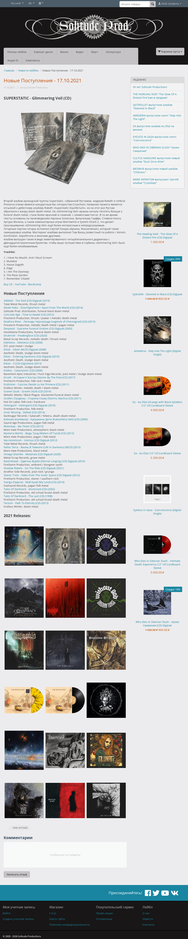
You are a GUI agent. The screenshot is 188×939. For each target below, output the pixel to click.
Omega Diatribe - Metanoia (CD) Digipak (28, 454)
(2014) (79, 307)
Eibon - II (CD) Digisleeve (19, 363)
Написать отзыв (17, 874)
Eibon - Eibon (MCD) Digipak (21, 349)
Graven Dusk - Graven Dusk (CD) (24, 391)
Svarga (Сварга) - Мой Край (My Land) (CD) (30, 482)
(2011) (65, 384)
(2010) (55, 356)
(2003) (68, 328)
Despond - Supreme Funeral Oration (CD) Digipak (34, 328)
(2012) (50, 314)
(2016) (81, 461)
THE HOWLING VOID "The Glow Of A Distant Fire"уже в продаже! (155, 95)
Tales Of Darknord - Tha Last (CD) (24, 496)
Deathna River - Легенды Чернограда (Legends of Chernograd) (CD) (46, 321)
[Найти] (153, 4)
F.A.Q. (53, 913)
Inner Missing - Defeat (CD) (20, 412)
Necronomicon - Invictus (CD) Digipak (27, 440)
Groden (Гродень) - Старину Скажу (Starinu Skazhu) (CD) (39, 398)
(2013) (91, 321)
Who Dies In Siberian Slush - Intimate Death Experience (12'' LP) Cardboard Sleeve (157, 564)
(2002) (51, 489)
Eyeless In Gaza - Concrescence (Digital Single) (157, 511)
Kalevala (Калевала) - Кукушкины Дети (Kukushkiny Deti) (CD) (42, 419)
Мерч (94, 52)
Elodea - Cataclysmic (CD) (19, 370)
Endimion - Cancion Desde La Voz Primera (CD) (33, 384)
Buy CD (8, 284)
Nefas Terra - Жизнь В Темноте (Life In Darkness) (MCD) (38, 447)
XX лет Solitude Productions (150, 87)
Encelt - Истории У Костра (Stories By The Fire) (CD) (36, 377)
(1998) (49, 496)
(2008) (42, 349)
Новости (147, 919)
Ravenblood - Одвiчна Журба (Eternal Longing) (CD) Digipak (41, 461)
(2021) (60, 468)
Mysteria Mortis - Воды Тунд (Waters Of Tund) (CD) (35, 433)
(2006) (39, 342)
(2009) (84, 419)
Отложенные (104, 919)
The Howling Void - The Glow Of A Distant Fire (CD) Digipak (157, 235)
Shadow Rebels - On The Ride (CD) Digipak (30, 468)
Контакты (148, 924)
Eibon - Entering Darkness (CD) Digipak (28, 356)
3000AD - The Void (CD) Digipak (23, 300)
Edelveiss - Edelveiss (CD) (19, 342)
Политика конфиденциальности (69, 924)
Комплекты (33, 60)
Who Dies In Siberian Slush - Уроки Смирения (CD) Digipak (157, 623)
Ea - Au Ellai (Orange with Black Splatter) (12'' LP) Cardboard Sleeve (157, 403)
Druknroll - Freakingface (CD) (22, 335)
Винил (64, 52)
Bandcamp (34, 284)
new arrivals (20, 827)
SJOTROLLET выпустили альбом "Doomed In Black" (152, 106)
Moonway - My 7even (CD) (20, 426)
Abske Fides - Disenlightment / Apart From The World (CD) (39, 307)
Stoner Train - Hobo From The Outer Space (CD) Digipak (38, 475)
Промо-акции (104, 913)
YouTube (20, 284)
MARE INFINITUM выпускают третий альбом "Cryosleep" (155, 181)
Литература (113, 52)
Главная (9, 70)
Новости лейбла (28, 70)
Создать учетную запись (18, 919)
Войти (6, 913)
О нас (146, 913)
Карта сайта (57, 919)
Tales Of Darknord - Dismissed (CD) (26, 489)
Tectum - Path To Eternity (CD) (22, 503)
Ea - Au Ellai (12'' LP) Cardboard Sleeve (157, 453)
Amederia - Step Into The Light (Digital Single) (157, 352)
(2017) (71, 377)
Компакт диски (43, 52)
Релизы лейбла (16, 52)
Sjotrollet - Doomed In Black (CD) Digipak (157, 294)
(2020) (43, 335)
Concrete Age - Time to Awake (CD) (25, 314)
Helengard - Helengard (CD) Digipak (26, 405)
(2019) (46, 300)
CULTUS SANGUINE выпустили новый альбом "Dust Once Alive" (156, 159)
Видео (80, 52)
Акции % (12, 60)
